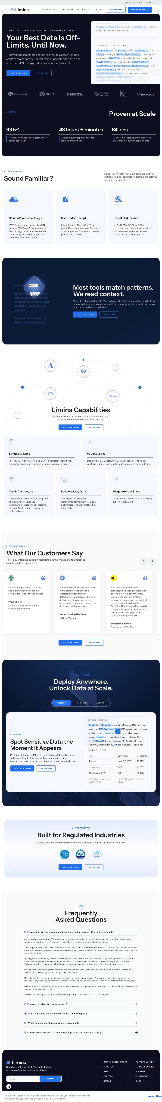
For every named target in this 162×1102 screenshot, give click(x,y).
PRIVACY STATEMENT (145, 1062)
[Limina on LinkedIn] (8, 1086)
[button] (129, 2)
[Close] (156, 1096)
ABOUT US (108, 1067)
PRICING (99, 10)
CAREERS (108, 1076)
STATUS (107, 1081)
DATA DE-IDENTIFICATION (115, 1062)
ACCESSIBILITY (142, 1071)
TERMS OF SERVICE (144, 1067)
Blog (138, 1081)
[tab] (61, 703)
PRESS (106, 1071)
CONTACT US (141, 1076)
